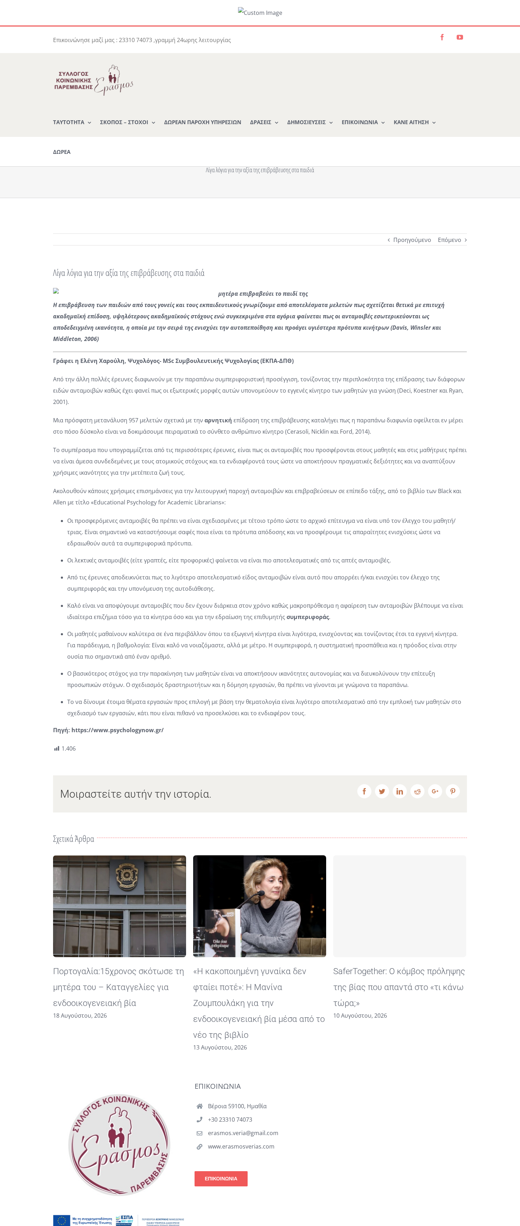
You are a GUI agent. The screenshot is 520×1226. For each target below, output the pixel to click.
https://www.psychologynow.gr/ (117, 730)
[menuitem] (72, 122)
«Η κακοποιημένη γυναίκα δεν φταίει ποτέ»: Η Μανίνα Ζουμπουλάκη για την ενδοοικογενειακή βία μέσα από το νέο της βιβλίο (119, 1003)
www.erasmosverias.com (241, 1146)
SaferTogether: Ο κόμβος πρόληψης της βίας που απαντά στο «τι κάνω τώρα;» (259, 987)
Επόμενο (449, 240)
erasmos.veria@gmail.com (243, 1133)
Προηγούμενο (412, 240)
